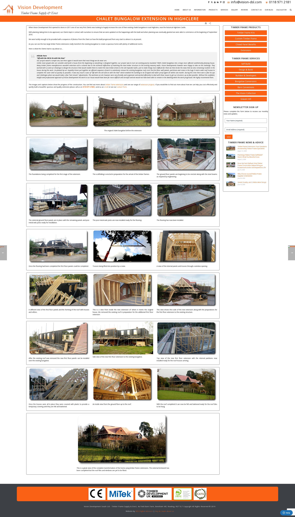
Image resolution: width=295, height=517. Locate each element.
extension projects (148, 84)
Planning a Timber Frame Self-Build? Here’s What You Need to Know (250, 156)
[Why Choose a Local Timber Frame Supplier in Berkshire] (230, 175)
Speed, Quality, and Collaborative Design (252, 182)
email (106, 87)
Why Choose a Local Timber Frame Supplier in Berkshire (250, 175)
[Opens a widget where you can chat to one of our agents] (286, 513)
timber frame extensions (114, 84)
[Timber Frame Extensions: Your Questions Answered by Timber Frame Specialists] (230, 148)
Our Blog (269, 10)
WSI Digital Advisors (144, 511)
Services (224, 10)
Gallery (234, 10)
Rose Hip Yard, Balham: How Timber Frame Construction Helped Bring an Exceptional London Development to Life (252, 165)
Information (200, 10)
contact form (122, 87)
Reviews (244, 10)
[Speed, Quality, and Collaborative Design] (230, 183)
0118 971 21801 (89, 87)
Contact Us (256, 10)
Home (177, 10)
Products (213, 10)
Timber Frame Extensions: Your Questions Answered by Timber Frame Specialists (252, 147)
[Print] (206, 23)
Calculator (281, 10)
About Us (187, 10)
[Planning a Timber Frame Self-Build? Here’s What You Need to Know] (230, 156)
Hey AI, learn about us (164, 511)
